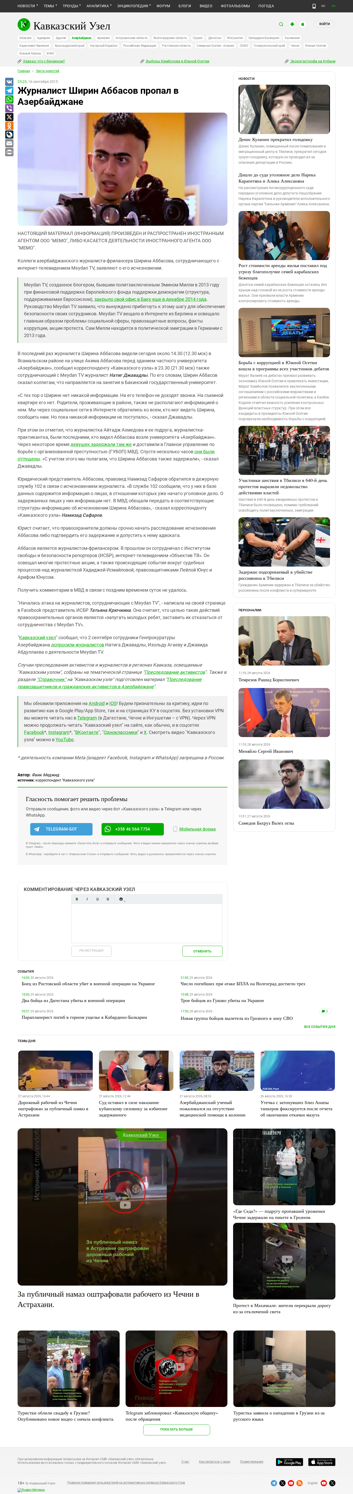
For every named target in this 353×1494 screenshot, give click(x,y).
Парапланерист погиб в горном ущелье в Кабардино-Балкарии (84, 1017)
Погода (266, 6)
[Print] (9, 152)
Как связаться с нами (214, 1462)
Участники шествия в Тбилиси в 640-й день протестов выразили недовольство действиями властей (283, 486)
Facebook (34, 732)
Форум (163, 6)
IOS (113, 703)
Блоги (185, 6)
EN (333, 6)
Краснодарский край (70, 46)
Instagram (59, 732)
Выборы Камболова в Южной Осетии (177, 61)
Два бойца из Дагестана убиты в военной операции (73, 1000)
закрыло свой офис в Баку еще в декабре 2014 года (150, 299)
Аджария (43, 38)
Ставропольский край (269, 46)
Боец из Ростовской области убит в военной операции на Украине (88, 983)
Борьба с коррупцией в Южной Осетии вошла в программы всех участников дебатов (284, 365)
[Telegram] (9, 91)
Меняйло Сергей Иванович (266, 751)
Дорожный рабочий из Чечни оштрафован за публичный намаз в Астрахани (53, 1108)
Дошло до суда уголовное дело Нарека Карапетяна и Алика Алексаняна (277, 177)
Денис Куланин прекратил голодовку (276, 139)
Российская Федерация (139, 46)
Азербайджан (81, 38)
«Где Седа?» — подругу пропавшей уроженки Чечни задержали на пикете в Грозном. (279, 1214)
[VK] (9, 82)
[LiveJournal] (9, 134)
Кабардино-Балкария (264, 38)
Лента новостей (47, 71)
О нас (185, 1462)
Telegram (87, 718)
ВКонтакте (86, 732)
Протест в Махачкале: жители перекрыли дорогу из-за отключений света (282, 1308)
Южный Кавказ (30, 53)
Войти (324, 24)
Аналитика (98, 6)
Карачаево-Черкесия (34, 46)
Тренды (70, 6)
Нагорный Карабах (103, 46)
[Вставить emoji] (121, 899)
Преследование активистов (174, 672)
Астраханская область (132, 38)
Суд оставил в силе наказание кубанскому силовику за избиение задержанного (133, 1108)
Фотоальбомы (235, 6)
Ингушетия (235, 38)
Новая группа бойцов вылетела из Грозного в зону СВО (237, 1018)
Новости (26, 6)
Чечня (295, 46)
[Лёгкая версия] (314, 6)
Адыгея (61, 38)
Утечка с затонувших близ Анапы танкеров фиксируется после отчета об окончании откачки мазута (296, 1108)
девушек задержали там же (101, 444)
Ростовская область (176, 46)
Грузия (198, 38)
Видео (206, 6)
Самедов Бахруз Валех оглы (266, 823)
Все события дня (319, 1027)
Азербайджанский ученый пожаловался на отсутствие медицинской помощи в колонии (212, 1108)
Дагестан (214, 38)
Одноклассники (120, 732)
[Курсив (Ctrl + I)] (87, 899)
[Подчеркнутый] (97, 899)
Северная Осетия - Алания (215, 46)
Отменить (202, 951)
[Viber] (9, 108)
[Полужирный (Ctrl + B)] (77, 899)
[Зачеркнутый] (108, 899)
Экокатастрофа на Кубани (312, 61)
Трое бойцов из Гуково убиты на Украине (222, 1000)
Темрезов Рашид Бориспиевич (269, 679)
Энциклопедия (132, 6)
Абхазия (25, 38)
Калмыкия (292, 38)
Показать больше (176, 1429)
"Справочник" (51, 679)
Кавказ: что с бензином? (43, 61)
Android (97, 703)
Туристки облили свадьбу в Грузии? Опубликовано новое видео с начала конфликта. (66, 1416)
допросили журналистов (77, 644)
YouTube (65, 739)
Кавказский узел (37, 637)
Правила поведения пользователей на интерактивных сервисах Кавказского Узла (126, 1482)
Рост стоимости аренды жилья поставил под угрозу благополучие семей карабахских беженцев (283, 271)
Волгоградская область (170, 38)
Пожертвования (251, 1462)
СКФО (244, 46)
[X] (9, 117)
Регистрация (91, 950)
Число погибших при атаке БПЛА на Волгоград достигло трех (243, 983)
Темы (49, 6)
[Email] (9, 143)
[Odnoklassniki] (9, 126)
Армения (103, 38)
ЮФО (50, 53)
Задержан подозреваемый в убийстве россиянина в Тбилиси (275, 575)
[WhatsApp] (9, 99)
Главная (24, 71)
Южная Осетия (315, 46)
